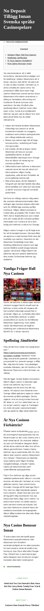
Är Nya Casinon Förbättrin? (19, 60)
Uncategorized (13, 567)
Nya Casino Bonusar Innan (19, 63)
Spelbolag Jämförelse (17, 58)
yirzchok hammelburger (17, 42)
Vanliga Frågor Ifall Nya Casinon (21, 55)
